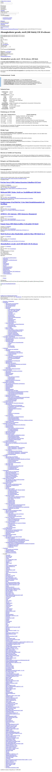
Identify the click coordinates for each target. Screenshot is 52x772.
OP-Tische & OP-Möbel (10, 521)
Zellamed (7, 766)
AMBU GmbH (9, 563)
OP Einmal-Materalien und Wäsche (13, 457)
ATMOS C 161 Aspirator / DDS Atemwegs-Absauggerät (19, 214)
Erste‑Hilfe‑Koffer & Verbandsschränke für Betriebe (18, 540)
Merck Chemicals (9, 687)
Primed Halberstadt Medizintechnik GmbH (14, 710)
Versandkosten (5, 44)
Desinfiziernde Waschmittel (13, 469)
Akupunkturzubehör (10, 339)
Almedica (7, 561)
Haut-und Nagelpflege (12, 332)
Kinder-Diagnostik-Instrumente (14, 317)
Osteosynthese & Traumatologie (12, 422)
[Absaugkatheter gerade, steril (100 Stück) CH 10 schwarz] (13, 241)
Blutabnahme (8, 372)
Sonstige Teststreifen (12, 353)
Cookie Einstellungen (7, 273)
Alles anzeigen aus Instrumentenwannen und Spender (19, 397)
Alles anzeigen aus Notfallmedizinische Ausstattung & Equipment (21, 543)
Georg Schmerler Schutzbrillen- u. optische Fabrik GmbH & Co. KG (19, 641)
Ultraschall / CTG (11, 313)
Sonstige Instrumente (10, 421)
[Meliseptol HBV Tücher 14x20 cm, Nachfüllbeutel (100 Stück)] (14, 188)
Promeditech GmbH (10, 711)
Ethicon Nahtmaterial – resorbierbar (15, 448)
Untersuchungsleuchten (10, 503)
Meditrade (8, 684)
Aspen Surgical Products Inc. (11, 572)
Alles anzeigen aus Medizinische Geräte (14, 484)
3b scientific (8, 555)
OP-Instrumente (9, 404)
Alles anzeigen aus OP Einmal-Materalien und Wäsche (19, 459)
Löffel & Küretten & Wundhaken (14, 408)
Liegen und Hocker (9, 512)
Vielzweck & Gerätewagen (13, 520)
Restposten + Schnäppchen (8, 301)
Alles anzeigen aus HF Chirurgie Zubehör (16, 489)
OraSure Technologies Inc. (11, 700)
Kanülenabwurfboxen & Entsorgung (13, 380)
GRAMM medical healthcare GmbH (13, 646)
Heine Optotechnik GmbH (11, 651)
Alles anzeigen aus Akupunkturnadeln (15, 342)
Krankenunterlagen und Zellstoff (12, 531)
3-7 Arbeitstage (8, 51)
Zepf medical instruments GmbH (12, 767)
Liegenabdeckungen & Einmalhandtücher (14, 335)
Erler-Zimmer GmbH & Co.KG (12, 632)
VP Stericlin (8, 758)
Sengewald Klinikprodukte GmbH (12, 732)
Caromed (7, 598)
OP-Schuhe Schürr (9, 463)
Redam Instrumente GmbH (11, 716)
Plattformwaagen (11, 502)
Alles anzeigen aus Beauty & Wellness (16, 329)
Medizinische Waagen (10, 495)
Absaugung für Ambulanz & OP (12, 485)
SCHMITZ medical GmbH (11, 726)
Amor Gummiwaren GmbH (11, 565)
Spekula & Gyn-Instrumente (13, 413)
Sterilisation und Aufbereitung (9, 423)
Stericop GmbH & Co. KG (11, 744)
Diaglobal (8, 612)
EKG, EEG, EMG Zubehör (13, 310)
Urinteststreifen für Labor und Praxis (15, 352)
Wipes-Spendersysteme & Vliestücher (15, 393)
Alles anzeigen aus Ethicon (13, 446)
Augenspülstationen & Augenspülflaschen (16, 541)
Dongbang (8, 616)
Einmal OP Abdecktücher (13, 460)
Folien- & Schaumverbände (11, 475)
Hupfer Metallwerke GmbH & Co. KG (13, 662)
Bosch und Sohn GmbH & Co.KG (13, 588)
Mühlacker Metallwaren (10, 693)
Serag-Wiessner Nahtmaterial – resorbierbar (16, 453)
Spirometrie (10, 312)
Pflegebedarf (8, 533)
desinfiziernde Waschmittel (11, 400)
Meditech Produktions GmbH (11, 683)
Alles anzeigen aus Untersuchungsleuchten (16, 504)
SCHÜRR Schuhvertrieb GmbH (12, 728)
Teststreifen (8, 350)
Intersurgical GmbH (10, 665)
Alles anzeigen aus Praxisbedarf (12, 303)
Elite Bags (8, 629)
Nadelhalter (10, 409)
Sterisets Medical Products (11, 747)
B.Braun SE (8, 574)
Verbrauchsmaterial (9, 481)
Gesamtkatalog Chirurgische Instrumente (16, 406)
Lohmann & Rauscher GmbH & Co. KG (14, 675)
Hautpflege (8, 388)
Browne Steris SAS (9, 592)
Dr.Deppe (8, 619)
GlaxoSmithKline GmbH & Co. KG (13, 644)
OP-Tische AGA (11, 524)
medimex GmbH (9, 681)
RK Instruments (9, 718)
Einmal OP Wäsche (12, 461)
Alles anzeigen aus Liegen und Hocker (16, 513)
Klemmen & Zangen (12, 407)
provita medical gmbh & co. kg (12, 712)
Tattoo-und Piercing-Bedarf (8, 478)
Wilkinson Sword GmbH (11, 763)
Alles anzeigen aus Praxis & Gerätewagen (16, 518)
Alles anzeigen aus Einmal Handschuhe (16, 324)
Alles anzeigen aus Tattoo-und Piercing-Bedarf (15, 479)
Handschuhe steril (11, 325)
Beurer (7, 581)
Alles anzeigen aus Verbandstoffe (12, 471)
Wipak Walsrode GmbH (10, 764)
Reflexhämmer (11, 320)
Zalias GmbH (8, 765)
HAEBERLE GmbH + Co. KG (12, 648)
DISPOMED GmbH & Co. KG (12, 615)
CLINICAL (8, 604)
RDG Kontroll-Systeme (10, 432)
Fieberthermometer (12, 319)
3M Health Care (9, 556)
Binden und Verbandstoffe (11, 472)
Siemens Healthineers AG (11, 736)
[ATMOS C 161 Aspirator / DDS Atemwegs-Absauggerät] (12, 210)
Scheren (9, 412)
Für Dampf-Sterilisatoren (13, 429)
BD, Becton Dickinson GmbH (12, 579)
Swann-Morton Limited (10, 749)
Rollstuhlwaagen (11, 501)
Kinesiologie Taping (10, 340)
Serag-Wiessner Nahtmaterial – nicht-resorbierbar (18, 452)
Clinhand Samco (9, 603)
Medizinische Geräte (7, 483)
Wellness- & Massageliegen (13, 334)
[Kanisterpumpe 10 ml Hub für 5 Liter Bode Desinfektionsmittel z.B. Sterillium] (17, 198)
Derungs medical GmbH (10, 611)
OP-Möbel (10, 526)
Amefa (7, 564)
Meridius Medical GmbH (11, 688)
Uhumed (7, 752)
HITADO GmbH (9, 656)
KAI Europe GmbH (10, 667)
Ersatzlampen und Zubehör (13, 508)
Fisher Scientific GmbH (10, 638)
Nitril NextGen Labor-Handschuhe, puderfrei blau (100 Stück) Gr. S (23, 234)
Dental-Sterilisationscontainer (14, 437)
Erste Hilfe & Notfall (7, 535)
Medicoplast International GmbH (12, 680)
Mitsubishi (8, 691)
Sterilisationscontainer (10, 433)
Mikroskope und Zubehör (11, 363)
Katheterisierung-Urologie (11, 534)
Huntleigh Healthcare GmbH (11, 661)
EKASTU (8, 628)
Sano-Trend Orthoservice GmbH (12, 724)
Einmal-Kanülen (11, 377)
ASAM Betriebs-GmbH (10, 569)
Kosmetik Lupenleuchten (13, 333)
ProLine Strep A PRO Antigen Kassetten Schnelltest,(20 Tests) (21, 182)
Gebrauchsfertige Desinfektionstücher (15, 392)
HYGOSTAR (8, 663)
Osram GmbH (8, 701)
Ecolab (7, 625)
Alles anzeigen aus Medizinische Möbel (13, 510)
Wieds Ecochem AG (10, 761)
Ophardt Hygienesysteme (11, 699)
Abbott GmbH (8, 557)
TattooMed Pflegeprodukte (11, 480)
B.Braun (7, 444)
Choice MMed (8, 600)
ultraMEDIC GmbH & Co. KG (12, 753)
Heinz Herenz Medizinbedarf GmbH (13, 652)
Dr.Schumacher (9, 621)
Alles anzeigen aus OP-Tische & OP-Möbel (17, 523)
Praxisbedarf (5, 302)
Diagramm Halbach (9, 614)
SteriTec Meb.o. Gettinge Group (12, 748)
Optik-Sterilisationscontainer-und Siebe (16, 438)
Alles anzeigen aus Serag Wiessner (15, 451)
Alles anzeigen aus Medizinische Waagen (16, 496)
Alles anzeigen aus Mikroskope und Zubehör (17, 364)
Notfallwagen (11, 547)
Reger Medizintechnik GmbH (12, 717)
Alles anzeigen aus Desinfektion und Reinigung (15, 383)
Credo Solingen (9, 609)
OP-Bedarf (5, 455)
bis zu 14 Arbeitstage (9, 216)
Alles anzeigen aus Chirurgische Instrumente (14, 403)
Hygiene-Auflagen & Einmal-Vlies (15, 331)
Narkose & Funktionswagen (13, 519)
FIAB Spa (8, 637)
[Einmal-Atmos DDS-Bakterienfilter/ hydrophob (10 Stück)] (13, 220)
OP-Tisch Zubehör (12, 525)
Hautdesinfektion (9, 387)
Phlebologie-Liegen (12, 515)
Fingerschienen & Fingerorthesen (12, 473)
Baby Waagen (11, 499)
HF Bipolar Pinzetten (12, 491)
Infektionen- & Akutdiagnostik (14, 357)
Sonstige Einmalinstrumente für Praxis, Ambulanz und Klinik (20, 420)
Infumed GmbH (9, 664)
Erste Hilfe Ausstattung (10, 537)
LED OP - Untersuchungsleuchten (15, 505)
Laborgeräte (8, 367)
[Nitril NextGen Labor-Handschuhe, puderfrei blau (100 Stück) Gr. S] (15, 230)
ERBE (7, 631)
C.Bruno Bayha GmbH (10, 596)
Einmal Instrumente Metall (13, 417)
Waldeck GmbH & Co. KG (11, 760)
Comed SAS (8, 606)
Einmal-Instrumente (9, 415)
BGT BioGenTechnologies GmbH (12, 582)
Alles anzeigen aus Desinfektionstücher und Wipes (18, 391)
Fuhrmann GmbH (9, 640)
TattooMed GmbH (9, 750)
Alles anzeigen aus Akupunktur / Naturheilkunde (15, 337)
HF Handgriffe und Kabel (13, 492)
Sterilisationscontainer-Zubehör (14, 439)
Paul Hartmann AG (9, 705)
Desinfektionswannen (12, 399)
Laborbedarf (5, 348)
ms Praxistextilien (9, 692)
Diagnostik (8, 308)
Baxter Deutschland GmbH (11, 577)
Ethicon (7, 445)
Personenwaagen (11, 500)
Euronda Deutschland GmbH (11, 636)
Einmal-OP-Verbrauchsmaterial (14, 462)
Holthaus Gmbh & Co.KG (11, 657)
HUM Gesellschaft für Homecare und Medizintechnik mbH (17, 660)
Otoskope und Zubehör (12, 311)
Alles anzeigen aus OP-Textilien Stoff (15, 465)
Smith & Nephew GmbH (11, 740)
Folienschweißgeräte (10, 440)
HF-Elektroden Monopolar (13, 494)
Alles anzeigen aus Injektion (13, 376)
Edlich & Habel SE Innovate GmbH (13, 627)
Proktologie (10, 414)
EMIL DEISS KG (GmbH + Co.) (12, 630)
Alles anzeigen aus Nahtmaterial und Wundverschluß (16, 443)
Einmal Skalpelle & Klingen (13, 419)
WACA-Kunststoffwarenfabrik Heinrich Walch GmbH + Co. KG (19, 759)
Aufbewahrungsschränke (11, 527)
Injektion (7, 375)
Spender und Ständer (10, 381)
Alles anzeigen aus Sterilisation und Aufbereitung (15, 424)
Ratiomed (7, 715)
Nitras (7, 694)
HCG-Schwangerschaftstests (14, 358)
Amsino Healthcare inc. (10, 566)
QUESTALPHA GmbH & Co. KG (13, 713)
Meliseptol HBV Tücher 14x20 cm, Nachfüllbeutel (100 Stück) (21, 192)
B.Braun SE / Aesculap (10, 575)
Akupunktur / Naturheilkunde (9, 336)
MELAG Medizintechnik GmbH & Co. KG (14, 686)
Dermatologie (8, 307)
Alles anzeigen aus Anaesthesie (12, 549)
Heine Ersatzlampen (12, 321)
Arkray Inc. (8, 568)
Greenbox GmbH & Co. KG (11, 647)
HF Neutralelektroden (12, 493)
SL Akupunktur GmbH (10, 739)
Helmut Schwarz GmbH (10, 653)
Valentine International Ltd (11, 755)
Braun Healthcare (9, 591)
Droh (7, 623)
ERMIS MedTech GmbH (11, 633)
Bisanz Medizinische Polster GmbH (13, 583)
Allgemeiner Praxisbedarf (11, 304)
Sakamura (8, 723)
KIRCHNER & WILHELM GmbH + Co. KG (15, 670)
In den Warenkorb (11, 49)
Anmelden (7, 15)
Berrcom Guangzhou (10, 580)
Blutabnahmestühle (9, 373)
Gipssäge (7, 487)
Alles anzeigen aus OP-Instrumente (15, 405)
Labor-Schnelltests (9, 355)
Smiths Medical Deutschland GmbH (13, 741)
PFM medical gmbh (10, 709)
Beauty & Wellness (9, 328)
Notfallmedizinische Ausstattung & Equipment (15, 542)
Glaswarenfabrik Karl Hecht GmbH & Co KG (15, 643)
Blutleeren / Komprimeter (11, 551)
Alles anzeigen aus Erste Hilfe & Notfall (14, 536)
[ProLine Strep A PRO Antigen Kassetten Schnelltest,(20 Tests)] (14, 178)
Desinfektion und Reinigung (8, 382)
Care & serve (8, 597)
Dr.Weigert (8, 622)
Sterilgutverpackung (10, 427)
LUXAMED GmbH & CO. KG (12, 676)
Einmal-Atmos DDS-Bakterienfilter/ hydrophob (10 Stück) (19, 224)
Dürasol (7, 624)
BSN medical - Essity (10, 593)
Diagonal (7, 613)
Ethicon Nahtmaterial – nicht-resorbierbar (16, 447)
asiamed (9, 343)
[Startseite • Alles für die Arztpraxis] (6, 1)
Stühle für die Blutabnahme (11, 511)
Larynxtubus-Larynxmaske (11, 552)
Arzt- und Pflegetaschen (10, 305)
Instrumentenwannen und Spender (12, 396)
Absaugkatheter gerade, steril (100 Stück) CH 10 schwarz (19, 244)
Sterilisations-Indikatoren (11, 431)
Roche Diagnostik (9, 720)
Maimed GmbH (9, 677)
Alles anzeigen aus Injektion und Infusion (14, 371)
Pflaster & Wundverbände (11, 477)
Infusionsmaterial (9, 374)
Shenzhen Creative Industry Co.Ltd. (13, 735)
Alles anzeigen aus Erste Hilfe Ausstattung (16, 539)
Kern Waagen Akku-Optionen (14, 497)
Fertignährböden (9, 361)
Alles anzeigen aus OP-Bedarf (12, 456)
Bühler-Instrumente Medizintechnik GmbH (14, 595)
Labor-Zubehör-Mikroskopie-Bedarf (13, 368)
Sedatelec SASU (9, 729)
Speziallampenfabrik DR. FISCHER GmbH (14, 743)
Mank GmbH (8, 678)
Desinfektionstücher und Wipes (12, 390)
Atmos (7, 573)
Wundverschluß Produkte (11, 454)
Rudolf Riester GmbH (10, 721)
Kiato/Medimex (9, 669)
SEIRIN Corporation (10, 731)
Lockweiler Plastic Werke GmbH (12, 673)
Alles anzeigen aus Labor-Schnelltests (15, 356)
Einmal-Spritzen (11, 379)
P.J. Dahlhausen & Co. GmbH (12, 703)
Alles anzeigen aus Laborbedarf (12, 349)
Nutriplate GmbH (9, 696)
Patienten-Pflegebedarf (7, 528)
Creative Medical (9, 608)
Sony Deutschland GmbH (11, 742)
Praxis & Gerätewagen (10, 517)
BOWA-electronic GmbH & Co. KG (13, 589)
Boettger (7, 585)
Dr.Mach (7, 620)
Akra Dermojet (9, 560)
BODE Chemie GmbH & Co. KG (12, 584)
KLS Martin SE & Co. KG (11, 671)
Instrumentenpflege (9, 425)
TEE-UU (7, 751)
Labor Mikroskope (12, 365)
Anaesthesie (5, 548)
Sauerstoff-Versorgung (10, 532)
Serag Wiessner (9, 449)
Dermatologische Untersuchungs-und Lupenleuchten (18, 507)
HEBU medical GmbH (10, 649)
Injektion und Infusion (7, 369)
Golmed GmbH (9, 645)
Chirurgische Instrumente (8, 401)
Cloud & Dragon (9, 605)
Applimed (8, 567)
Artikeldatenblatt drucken (6, 56)
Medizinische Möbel (7, 509)
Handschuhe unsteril (12, 326)
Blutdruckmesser (11, 316)
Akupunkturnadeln (9, 341)
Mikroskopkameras (12, 366)
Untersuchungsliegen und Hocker (15, 516)
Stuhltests (10, 359)
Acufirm (7, 558)
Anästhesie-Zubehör (10, 550)
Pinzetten (10, 411)
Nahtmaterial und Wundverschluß (9, 441)
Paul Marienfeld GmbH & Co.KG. (13, 707)
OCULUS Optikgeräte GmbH (12, 697)
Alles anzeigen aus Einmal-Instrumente (16, 416)
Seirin (9, 344)
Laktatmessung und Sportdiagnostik (13, 360)
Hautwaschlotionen (9, 385)
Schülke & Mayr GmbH (10, 727)
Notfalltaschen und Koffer (13, 544)
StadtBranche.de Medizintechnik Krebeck (9, 295)
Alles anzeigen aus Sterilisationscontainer (16, 435)
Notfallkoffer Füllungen (13, 545)
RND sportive (8, 719)
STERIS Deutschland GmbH (11, 745)
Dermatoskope (11, 315)
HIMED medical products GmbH (12, 655)
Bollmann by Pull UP (10, 587)
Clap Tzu (7, 601)
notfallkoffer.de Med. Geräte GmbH (13, 695)
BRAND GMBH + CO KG (11, 590)
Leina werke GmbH (10, 672)
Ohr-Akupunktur (11, 347)
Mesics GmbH (8, 689)
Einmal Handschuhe (10, 323)
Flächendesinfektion (10, 389)
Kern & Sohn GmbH (10, 668)
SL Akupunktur (11, 345)
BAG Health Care (9, 576)
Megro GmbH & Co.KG (11, 685)
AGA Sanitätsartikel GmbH (11, 559)
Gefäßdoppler (8, 486)
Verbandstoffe (6, 470)
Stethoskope (10, 318)
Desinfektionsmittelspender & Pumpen (16, 398)
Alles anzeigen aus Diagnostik (14, 309)
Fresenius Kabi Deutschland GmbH (13, 639)
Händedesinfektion (9, 384)
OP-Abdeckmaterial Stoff (13, 467)
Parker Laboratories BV (10, 704)
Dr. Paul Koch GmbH (10, 617)
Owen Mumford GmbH (10, 702)
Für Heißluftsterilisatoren (13, 430)
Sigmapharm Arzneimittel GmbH (12, 737)
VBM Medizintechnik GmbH (11, 756)
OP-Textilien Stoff (9, 464)
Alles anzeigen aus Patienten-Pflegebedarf (14, 529)
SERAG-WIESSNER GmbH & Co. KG (14, 733)
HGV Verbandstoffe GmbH (11, 654)
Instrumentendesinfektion (11, 395)
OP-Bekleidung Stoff (12, 468)
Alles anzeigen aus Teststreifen (14, 351)
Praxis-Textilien (9, 327)
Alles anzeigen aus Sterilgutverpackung (16, 428)
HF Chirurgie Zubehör (10, 488)
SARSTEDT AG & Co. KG (11, 725)
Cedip (7, 599)
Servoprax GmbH (9, 734)
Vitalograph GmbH (9, 757)
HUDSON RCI (9, 659)
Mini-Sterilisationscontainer (13, 436)
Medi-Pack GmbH (9, 679)
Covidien (7, 607)
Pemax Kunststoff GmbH (11, 708)
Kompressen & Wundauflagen (12, 476)
